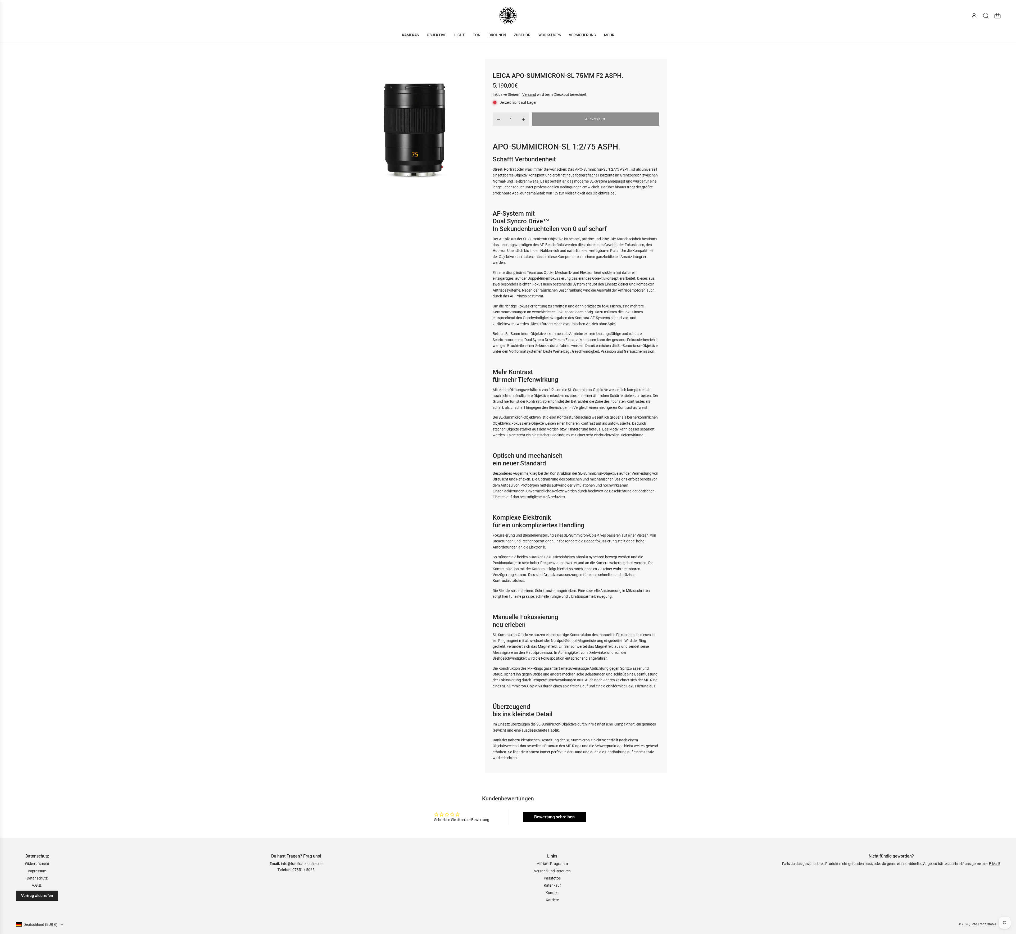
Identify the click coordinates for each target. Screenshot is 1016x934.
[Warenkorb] (997, 15)
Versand (529, 94)
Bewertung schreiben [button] (554, 816)
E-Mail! (994, 864)
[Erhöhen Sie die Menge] (523, 119)
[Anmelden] (974, 15)
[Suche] (986, 15)
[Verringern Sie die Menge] (498, 119)
